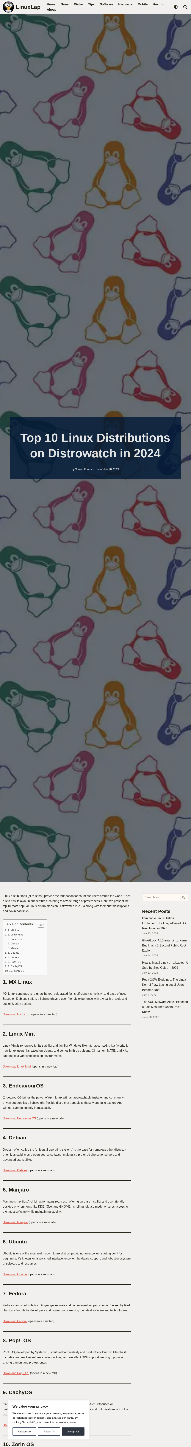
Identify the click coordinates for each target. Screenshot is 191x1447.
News (65, 4)
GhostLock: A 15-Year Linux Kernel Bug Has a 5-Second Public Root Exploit (165, 945)
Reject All (49, 1431)
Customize (24, 1431)
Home (51, 4)
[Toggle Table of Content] (39, 924)
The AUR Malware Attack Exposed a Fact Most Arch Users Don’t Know (165, 1007)
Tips (91, 4)
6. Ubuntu (13, 952)
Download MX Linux (16, 1014)
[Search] (185, 7)
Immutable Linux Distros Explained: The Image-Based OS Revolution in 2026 (164, 923)
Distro (78, 4)
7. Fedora (13, 957)
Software (106, 4)
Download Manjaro (15, 1222)
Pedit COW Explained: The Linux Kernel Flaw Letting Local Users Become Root (164, 984)
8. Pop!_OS (14, 961)
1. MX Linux (15, 930)
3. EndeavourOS (17, 939)
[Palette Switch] (176, 7)
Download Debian (15, 1170)
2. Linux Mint (15, 934)
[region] (48, 1420)
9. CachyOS (15, 966)
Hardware (125, 4)
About (51, 9)
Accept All (73, 1431)
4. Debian (13, 943)
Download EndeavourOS (19, 1118)
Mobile (143, 4)
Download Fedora (15, 1321)
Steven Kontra (83, 469)
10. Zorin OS (16, 970)
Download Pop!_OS (16, 1373)
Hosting (158, 4)
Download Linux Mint (17, 1066)
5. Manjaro (14, 948)
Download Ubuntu (15, 1274)
